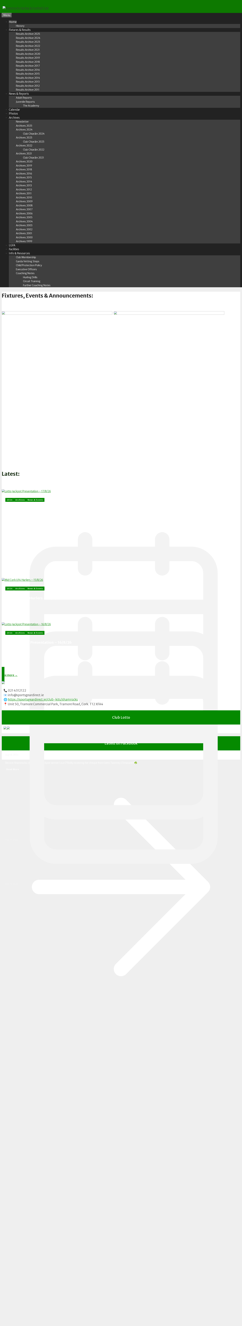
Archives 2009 (24, 201)
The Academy (31, 105)
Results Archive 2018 (28, 61)
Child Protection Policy (29, 265)
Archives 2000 (24, 237)
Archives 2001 (24, 233)
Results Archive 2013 (28, 81)
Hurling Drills (30, 277)
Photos (13, 113)
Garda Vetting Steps (27, 261)
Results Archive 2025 (28, 33)
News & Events (35, 500)
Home (13, 22)
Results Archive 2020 (28, 54)
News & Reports (19, 93)
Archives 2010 (24, 197)
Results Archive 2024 (28, 38)
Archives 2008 (24, 205)
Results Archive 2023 (28, 41)
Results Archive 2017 (28, 65)
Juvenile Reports (25, 101)
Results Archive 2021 (28, 49)
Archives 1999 (24, 241)
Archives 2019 (24, 165)
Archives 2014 (24, 181)
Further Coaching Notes (36, 285)
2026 (10, 500)
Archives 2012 (24, 189)
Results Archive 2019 (28, 57)
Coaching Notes (25, 273)
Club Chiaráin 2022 (33, 149)
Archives (14, 117)
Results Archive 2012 (28, 85)
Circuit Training (31, 281)
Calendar (14, 109)
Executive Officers (26, 269)
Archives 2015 (24, 177)
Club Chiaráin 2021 (33, 157)
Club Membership (26, 257)
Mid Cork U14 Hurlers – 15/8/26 (33, 598)
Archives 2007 (24, 209)
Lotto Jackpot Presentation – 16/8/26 (38, 642)
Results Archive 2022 (28, 46)
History (20, 25)
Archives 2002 (24, 229)
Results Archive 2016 (28, 69)
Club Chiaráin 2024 (33, 133)
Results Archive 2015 (28, 73)
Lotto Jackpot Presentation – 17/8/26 (50, 511)
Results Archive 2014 (28, 77)
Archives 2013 (24, 185)
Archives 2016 (24, 173)
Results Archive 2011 (27, 89)
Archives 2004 (24, 221)
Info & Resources (19, 253)
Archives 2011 (24, 193)
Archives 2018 (24, 169)
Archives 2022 (24, 145)
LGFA (12, 245)
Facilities (14, 249)
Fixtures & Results (20, 30)
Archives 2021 (24, 153)
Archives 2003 (24, 225)
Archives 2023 (24, 137)
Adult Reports (24, 97)
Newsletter (22, 121)
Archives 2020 (24, 161)
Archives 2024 (24, 129)
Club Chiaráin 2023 (33, 141)
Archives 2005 (24, 217)
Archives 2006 (24, 213)
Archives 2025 (24, 125)
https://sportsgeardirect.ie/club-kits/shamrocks (43, 699)
